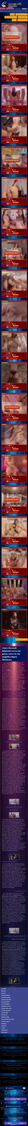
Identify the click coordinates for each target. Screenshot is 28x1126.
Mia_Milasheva (7, 455)
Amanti (14, 20)
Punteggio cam (22, 17)
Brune (3, 991)
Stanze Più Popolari (11, 17)
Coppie (10, 7)
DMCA (21, 1118)
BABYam (5, 177)
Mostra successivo (21, 639)
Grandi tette (6, 1006)
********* (3, 23)
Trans (15, 6)
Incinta (3, 1025)
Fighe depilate (6, 1008)
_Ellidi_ (5, 270)
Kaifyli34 (5, 301)
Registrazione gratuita (12, 37)
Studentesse (5, 997)
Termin (10, 1118)
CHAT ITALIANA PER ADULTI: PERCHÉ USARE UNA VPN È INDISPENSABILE (14, 1064)
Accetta (21, 1123)
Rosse (3, 993)
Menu (24, 9)
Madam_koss (6, 85)
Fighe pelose (5, 1010)
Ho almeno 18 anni (15, 1099)
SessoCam (3, 8)
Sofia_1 (5, 424)
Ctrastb (5, 362)
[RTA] (25, 1102)
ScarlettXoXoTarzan (9, 578)
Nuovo (12, 14)
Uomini (10, 6)
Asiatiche (4, 1012)
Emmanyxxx (6, 54)
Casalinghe (5, 1001)
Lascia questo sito (9, 1102)
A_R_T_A (5, 517)
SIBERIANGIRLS (6, 208)
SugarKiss (6, 332)
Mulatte (4, 1015)
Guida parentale (19, 1117)
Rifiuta (9, 1123)
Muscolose (5, 1017)
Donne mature (6, 999)
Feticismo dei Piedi (7, 1019)
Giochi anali (5, 1021)
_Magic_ (5, 609)
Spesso (3, 1023)
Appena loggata (22, 20)
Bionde (3, 988)
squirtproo (6, 547)
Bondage (4, 1032)
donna (9, 670)
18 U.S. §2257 (11, 1117)
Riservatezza (16, 1118)
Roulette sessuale (21, 14)
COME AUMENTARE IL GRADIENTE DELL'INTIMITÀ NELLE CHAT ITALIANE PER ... (14, 1039)
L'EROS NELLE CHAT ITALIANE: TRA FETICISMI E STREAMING (14, 1078)
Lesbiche (4, 1030)
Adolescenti (5, 995)
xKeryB (5, 116)
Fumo (3, 1028)
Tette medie (5, 1004)
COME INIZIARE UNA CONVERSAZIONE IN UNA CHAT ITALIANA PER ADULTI (14, 1051)
